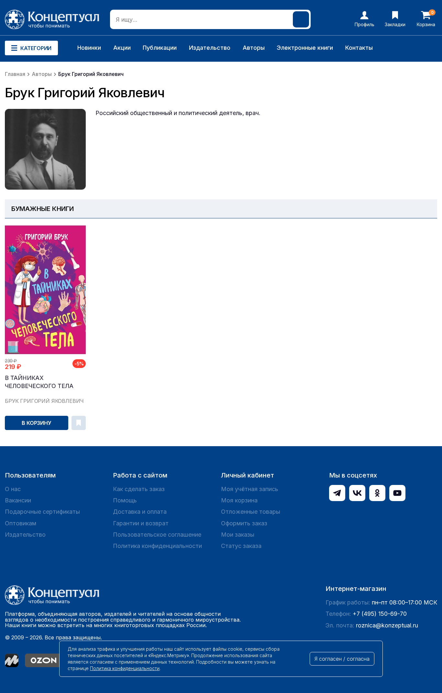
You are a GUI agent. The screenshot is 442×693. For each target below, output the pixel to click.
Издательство (209, 47)
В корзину (36, 423)
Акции (122, 47)
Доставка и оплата (140, 511)
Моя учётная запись (249, 489)
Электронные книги (305, 47)
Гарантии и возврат (141, 523)
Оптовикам (20, 523)
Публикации (160, 47)
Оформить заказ (244, 523)
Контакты (359, 47)
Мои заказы (237, 534)
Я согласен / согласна (342, 659)
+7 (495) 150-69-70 (380, 613)
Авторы (254, 47)
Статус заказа (241, 545)
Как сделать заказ (139, 489)
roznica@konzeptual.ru (387, 625)
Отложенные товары (250, 511)
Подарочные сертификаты (42, 511)
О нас (13, 489)
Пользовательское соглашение (157, 534)
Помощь (125, 500)
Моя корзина (239, 500)
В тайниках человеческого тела (39, 381)
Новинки (89, 47)
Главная (15, 74)
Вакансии (18, 500)
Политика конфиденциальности (157, 545)
